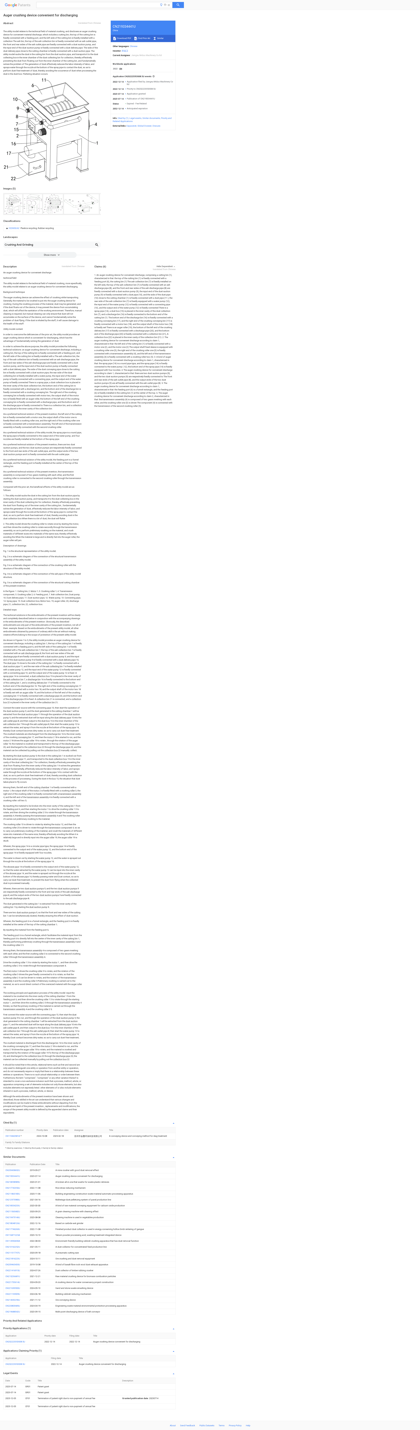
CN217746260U (12, 1229)
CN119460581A (13, 1136)
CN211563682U (12, 1211)
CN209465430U (12, 1264)
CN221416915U (12, 1270)
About (173, 1425)
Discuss (156, 126)
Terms (221, 1425)
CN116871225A (12, 1235)
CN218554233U (12, 1205)
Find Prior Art (144, 38)
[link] (29, 228)
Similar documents (151, 118)
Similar (160, 38)
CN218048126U (12, 1223)
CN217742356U (12, 1188)
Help (248, 1425)
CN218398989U (12, 1182)
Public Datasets (207, 1425)
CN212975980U (12, 1199)
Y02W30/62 (14, 228)
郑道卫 (125, 51)
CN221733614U (12, 1282)
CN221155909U (12, 1294)
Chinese (133, 46)
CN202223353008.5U (15, 1341)
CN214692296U (12, 1300)
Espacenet (131, 126)
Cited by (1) (123, 118)
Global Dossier (144, 126)
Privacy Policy (235, 1425)
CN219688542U (12, 1311)
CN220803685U (12, 1306)
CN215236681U (12, 1276)
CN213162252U (12, 1247)
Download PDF (124, 38)
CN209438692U (12, 1170)
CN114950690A (12, 1241)
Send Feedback (187, 1425)
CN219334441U (12, 1176)
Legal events (135, 118)
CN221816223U (12, 1258)
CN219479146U (12, 1217)
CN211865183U (12, 1194)
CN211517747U (12, 1253)
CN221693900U (12, 1288)
